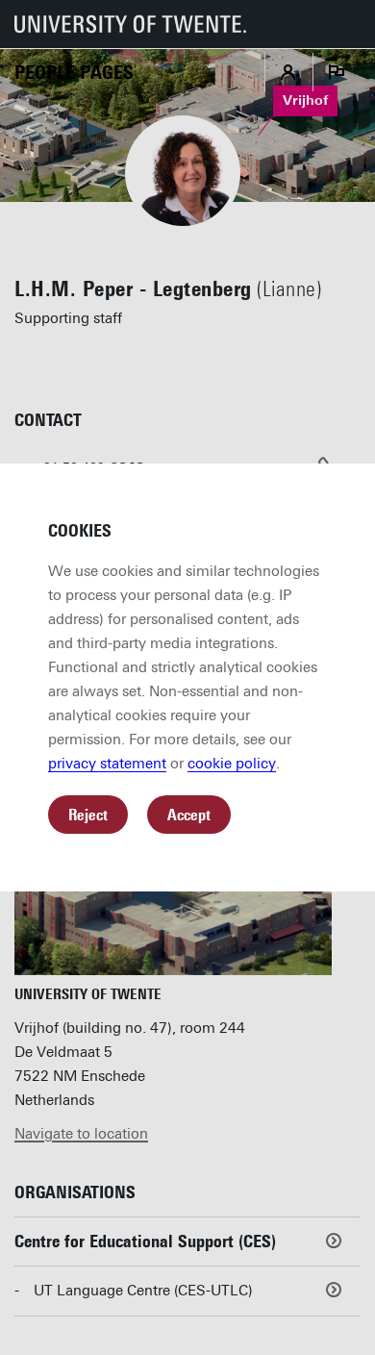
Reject (88, 815)
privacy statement (107, 763)
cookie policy (232, 763)
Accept (189, 815)
